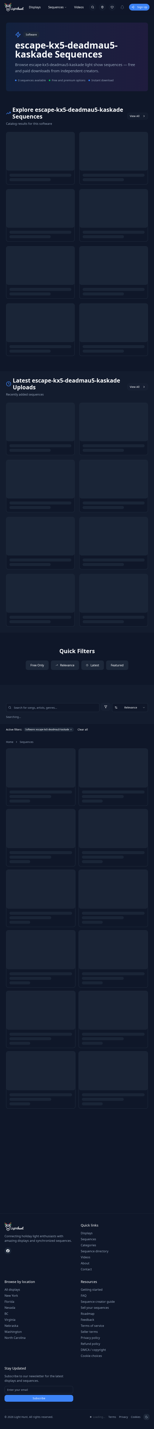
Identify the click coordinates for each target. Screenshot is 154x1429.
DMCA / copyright (93, 1350)
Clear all (83, 729)
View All (135, 116)
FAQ (84, 1296)
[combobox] (130, 707)
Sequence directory (94, 1251)
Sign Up (142, 7)
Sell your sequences (95, 1308)
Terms (112, 1417)
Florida (9, 1302)
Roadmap (87, 1314)
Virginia (10, 1320)
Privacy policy (90, 1338)
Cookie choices (91, 1356)
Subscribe (39, 1398)
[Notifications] (122, 7)
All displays (12, 1289)
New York (11, 1296)
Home (9, 742)
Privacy (123, 1417)
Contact (86, 1269)
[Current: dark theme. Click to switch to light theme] (146, 1417)
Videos (79, 7)
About (85, 1263)
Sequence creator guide (98, 1302)
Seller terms (89, 1332)
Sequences (56, 7)
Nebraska (11, 1326)
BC (6, 1314)
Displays (35, 7)
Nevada (10, 1308)
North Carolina (15, 1338)
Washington (13, 1332)
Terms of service (92, 1326)
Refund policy (90, 1344)
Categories (88, 1245)
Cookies (135, 1417)
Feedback (87, 1320)
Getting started (92, 1289)
